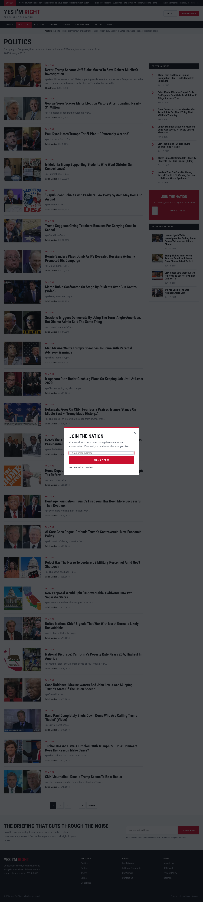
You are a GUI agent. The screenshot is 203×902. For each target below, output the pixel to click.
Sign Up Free (101, 460)
